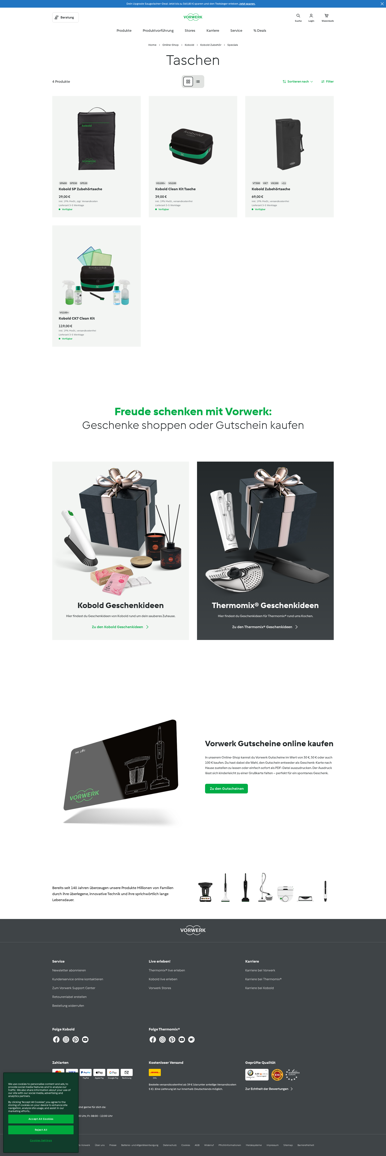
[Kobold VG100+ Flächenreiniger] (305, 888)
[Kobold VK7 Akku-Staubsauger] (225, 888)
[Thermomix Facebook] (153, 1039)
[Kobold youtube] (85, 1039)
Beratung (67, 17)
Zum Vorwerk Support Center (73, 988)
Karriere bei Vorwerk (260, 970)
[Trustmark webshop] (285, 1075)
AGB (197, 1145)
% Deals (260, 30)
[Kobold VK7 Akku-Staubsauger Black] (245, 888)
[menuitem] (152, 45)
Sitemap (288, 1145)
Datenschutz (170, 1145)
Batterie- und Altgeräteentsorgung (139, 1145)
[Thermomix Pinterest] (172, 1039)
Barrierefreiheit (306, 1145)
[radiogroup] (193, 81)
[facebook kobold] (56, 1039)
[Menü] (266, 1071)
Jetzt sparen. (247, 3)
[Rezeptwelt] (191, 1039)
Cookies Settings (41, 1140)
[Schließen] (382, 4)
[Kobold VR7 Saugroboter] (285, 888)
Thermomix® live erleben (167, 970)
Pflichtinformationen (230, 1145)
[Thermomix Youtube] (182, 1039)
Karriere (212, 30)
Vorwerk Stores (160, 988)
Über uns (100, 1145)
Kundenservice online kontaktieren (77, 979)
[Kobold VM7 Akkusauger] (325, 888)
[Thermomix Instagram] (162, 1039)
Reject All (41, 1129)
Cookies (185, 1145)
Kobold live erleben (163, 979)
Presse (112, 1145)
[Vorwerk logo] (193, 17)
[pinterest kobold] (76, 1039)
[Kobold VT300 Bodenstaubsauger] (265, 888)
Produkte (124, 30)
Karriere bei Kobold (259, 988)
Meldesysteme (254, 1145)
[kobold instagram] (66, 1039)
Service (236, 30)
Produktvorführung (158, 30)
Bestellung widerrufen (68, 1006)
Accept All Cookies (41, 1118)
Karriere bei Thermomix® (263, 979)
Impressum (273, 1145)
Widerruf (209, 1145)
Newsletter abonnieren (69, 970)
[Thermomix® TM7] (205, 888)
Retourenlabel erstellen (69, 997)
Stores (190, 30)
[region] (41, 1112)
